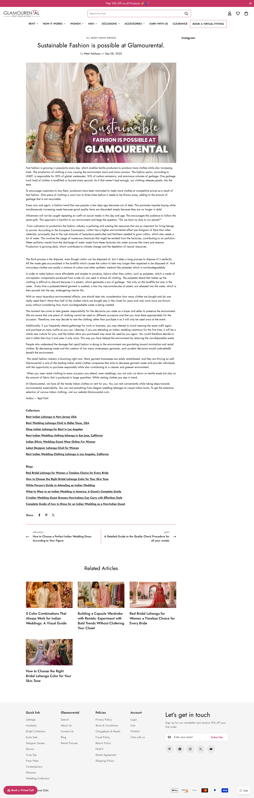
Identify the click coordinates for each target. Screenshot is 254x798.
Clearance (180, 24)
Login (133, 720)
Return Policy (103, 743)
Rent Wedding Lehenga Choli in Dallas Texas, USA (57, 423)
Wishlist (134, 731)
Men (91, 24)
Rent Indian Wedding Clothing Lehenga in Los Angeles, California (67, 454)
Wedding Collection (37, 778)
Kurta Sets (31, 737)
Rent (32, 24)
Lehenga (31, 720)
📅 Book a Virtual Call (20, 790)
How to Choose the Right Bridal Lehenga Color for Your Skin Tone (48, 676)
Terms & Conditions (107, 725)
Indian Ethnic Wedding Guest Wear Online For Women (60, 442)
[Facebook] (39, 515)
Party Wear (32, 761)
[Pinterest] (46, 515)
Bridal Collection (35, 731)
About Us (66, 725)
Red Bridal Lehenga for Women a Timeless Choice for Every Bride (152, 618)
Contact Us (67, 731)
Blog (63, 737)
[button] (246, 13)
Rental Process (69, 743)
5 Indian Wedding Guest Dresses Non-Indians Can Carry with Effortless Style (74, 498)
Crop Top (31, 755)
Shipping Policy (105, 761)
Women (75, 24)
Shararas (31, 772)
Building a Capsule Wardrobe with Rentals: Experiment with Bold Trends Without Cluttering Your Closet (101, 621)
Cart (132, 725)
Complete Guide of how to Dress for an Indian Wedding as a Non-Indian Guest (75, 504)
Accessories (133, 24)
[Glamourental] (22, 13)
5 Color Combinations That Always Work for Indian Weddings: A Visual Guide (46, 618)
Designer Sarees (35, 743)
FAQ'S (99, 749)
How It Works (53, 24)
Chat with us (137, 737)
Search (65, 720)
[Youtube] (211, 749)
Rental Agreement (106, 755)
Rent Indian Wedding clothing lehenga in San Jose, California (64, 435)
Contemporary (34, 767)
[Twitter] (53, 515)
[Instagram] (190, 749)
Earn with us (158, 24)
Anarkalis (31, 725)
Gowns (30, 749)
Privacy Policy (104, 720)
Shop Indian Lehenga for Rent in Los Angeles (54, 429)
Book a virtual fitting (208, 24)
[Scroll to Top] (244, 772)
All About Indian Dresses (101, 37)
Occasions (109, 24)
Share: (30, 515)
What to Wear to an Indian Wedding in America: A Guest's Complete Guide (73, 491)
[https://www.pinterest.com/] (169, 749)
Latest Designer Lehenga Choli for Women (52, 448)
